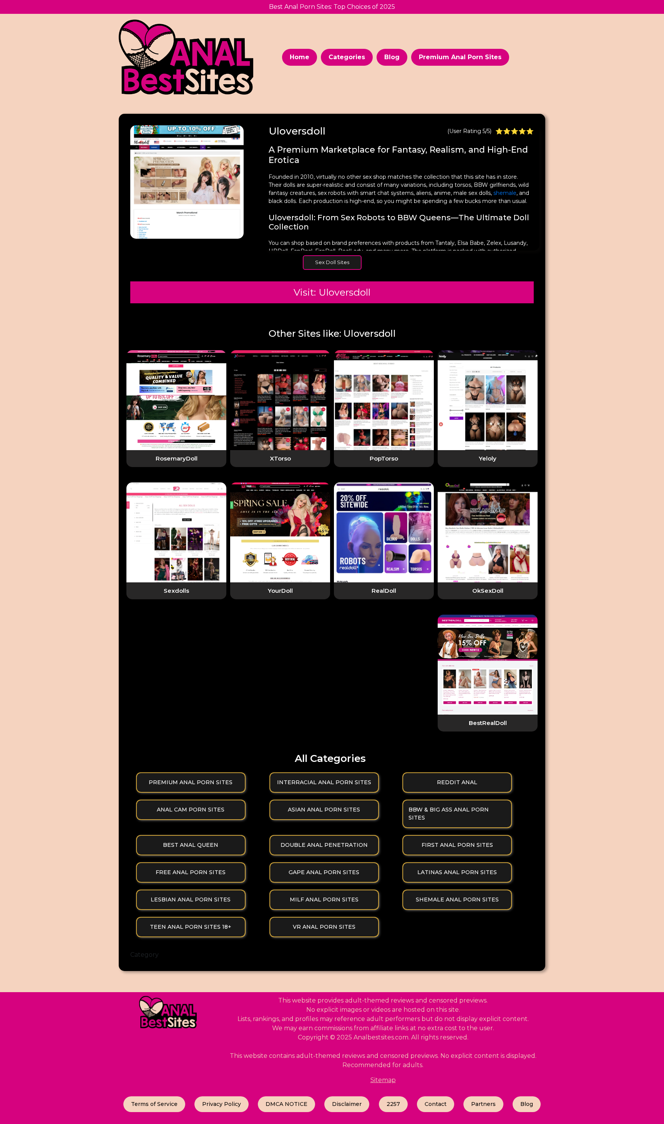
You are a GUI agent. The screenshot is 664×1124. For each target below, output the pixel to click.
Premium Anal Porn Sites (460, 57)
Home (299, 57)
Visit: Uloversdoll (332, 292)
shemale (504, 193)
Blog (392, 57)
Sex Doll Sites (332, 262)
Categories (347, 57)
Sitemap (383, 1080)
